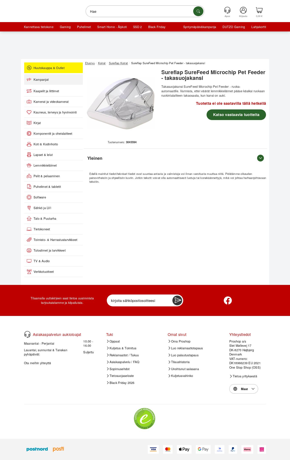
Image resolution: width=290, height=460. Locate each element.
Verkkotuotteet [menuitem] (44, 271)
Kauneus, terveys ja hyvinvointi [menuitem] (55, 112)
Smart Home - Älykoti (112, 27)
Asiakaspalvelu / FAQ (124, 362)
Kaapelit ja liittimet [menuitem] (46, 91)
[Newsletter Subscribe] (177, 300)
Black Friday (156, 27)
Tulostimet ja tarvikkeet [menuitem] (50, 250)
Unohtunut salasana (185, 369)
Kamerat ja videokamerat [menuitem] (51, 101)
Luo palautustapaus (184, 355)
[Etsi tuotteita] (198, 11)
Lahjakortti (258, 27)
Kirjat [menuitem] (37, 123)
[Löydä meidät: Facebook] (227, 300)
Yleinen (94, 158)
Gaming (65, 27)
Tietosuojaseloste (122, 376)
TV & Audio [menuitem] (42, 261)
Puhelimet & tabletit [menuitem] (47, 186)
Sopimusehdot (120, 369)
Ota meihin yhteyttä (37, 363)
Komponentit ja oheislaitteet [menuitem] (53, 133)
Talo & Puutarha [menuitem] (45, 218)
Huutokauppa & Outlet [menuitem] (49, 68)
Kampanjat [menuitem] (41, 79)
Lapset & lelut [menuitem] (43, 155)
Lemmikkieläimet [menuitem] (45, 165)
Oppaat (115, 341)
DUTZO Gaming (233, 27)
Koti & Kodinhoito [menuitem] (46, 144)
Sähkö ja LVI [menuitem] (42, 208)
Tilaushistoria (180, 362)
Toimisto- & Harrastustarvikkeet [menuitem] (55, 240)
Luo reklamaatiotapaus (187, 348)
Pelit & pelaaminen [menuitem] (47, 176)
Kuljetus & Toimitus (123, 348)
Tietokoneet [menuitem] (42, 229)
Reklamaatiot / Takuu (124, 355)
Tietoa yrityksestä (245, 376)
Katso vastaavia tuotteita (236, 114)
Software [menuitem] (40, 197)
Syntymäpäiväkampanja (199, 27)
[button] (120, 103)
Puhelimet (84, 27)
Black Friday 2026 (122, 383)
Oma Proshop (181, 341)
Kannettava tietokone (38, 27)
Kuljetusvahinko (182, 376)
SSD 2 (137, 27)
